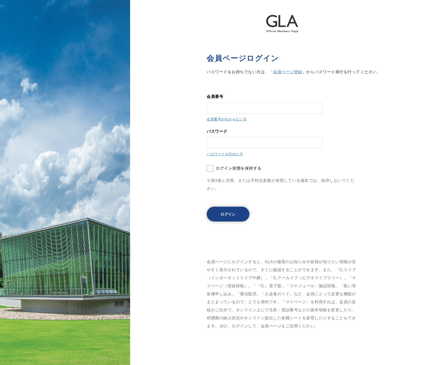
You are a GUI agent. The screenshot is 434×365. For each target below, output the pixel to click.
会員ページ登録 (287, 72)
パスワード (217, 131)
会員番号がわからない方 (227, 119)
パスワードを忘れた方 (225, 154)
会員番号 (215, 96)
